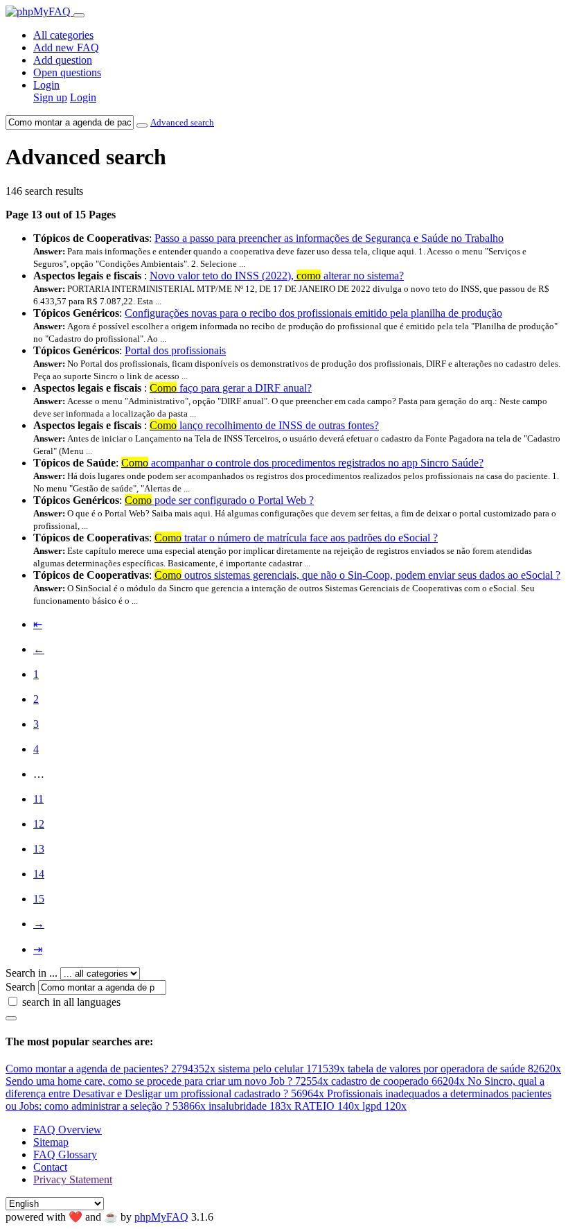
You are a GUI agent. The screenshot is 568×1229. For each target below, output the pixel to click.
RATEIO (327, 1106)
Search (20, 987)
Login (46, 85)
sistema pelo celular (281, 1068)
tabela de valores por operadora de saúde (454, 1068)
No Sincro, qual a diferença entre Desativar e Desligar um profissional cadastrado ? (275, 1087)
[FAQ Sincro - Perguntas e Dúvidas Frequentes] (39, 11)
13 (38, 849)
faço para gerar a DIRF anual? (231, 388)
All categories (63, 35)
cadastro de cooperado (398, 1081)
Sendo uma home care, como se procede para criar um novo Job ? (167, 1081)
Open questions (67, 72)
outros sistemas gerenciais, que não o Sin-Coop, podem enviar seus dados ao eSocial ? (357, 575)
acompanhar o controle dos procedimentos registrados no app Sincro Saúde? (302, 463)
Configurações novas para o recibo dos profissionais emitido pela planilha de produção (313, 313)
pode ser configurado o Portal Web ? (219, 500)
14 (38, 874)
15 (38, 899)
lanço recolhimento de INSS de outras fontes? (264, 425)
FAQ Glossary (65, 1154)
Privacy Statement (72, 1179)
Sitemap (51, 1142)
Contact (50, 1167)
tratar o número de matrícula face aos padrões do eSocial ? (296, 537)
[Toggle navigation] (79, 15)
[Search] (11, 1018)
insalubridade (250, 1106)
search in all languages (71, 1002)
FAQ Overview (67, 1129)
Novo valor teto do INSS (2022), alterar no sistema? (277, 275)
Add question (62, 60)
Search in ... (31, 973)
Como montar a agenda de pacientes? (110, 1068)
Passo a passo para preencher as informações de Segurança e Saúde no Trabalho (329, 238)
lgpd (384, 1106)
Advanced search (182, 122)
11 (38, 799)
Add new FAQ (66, 47)
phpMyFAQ (161, 1217)
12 (38, 824)
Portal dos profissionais (175, 350)
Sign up (50, 97)
